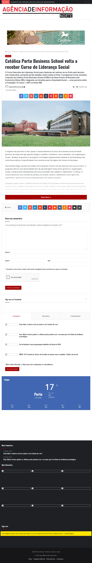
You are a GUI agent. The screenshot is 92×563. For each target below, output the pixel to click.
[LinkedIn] (36, 96)
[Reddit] (56, 96)
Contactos (60, 559)
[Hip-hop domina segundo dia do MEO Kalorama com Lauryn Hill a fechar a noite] (75, 495)
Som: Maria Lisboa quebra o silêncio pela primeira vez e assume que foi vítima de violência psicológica (51, 335)
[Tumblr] (46, 96)
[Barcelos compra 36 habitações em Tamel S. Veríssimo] (16, 513)
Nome (7, 252)
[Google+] (31, 96)
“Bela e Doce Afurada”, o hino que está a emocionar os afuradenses (29, 364)
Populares (16, 316)
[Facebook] (21, 96)
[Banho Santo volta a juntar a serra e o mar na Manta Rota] (46, 495)
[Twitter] (26, 96)
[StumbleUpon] (41, 96)
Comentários (75, 316)
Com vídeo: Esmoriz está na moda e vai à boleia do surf (38, 324)
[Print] (79, 207)
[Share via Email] (74, 207)
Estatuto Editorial (39, 559)
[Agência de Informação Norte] (38, 11)
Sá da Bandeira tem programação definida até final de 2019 (40, 344)
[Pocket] (70, 96)
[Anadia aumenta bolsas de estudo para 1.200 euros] (16, 495)
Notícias (15, 51)
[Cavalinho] (46, 34)
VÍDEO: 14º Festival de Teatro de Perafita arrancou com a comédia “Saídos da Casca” (48, 354)
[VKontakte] (61, 96)
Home (9, 51)
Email (7, 261)
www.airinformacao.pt (16, 87)
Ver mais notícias (12, 369)
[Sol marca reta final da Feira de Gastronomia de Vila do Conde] (75, 513)
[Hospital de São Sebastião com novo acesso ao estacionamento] (75, 478)
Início (30, 559)
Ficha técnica (50, 559)
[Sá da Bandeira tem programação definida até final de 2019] (11, 347)
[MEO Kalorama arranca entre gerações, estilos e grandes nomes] (46, 513)
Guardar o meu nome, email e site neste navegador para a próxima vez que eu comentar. (37, 269)
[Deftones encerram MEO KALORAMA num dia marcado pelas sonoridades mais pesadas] (46, 478)
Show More (45, 197)
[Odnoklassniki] (66, 96)
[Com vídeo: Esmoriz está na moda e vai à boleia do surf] (11, 327)
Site (49, 261)
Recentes (46, 316)
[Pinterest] (51, 96)
